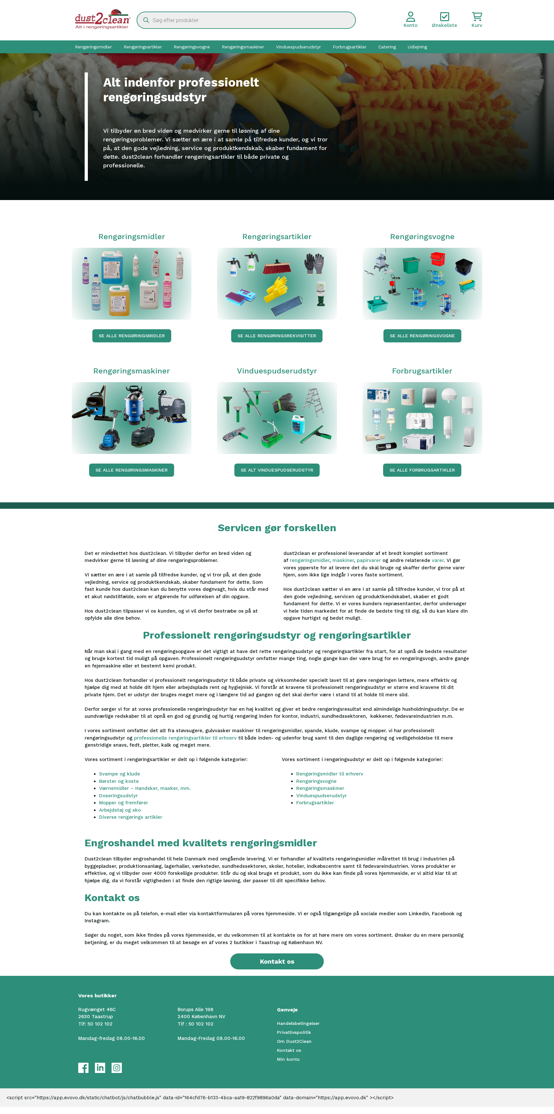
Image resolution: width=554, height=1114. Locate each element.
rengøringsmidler (310, 560)
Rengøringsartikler (143, 46)
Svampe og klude (119, 774)
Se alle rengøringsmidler (132, 335)
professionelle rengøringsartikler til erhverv (185, 738)
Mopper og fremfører (123, 803)
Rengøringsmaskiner (243, 46)
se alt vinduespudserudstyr (277, 470)
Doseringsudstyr (118, 796)
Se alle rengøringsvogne (422, 335)
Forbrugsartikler (349, 46)
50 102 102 (100, 1024)
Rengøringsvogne (192, 46)
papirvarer (369, 560)
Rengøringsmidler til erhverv (329, 774)
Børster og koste (119, 781)
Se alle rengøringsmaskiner (132, 470)
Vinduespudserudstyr (298, 46)
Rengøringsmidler (93, 46)
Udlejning (417, 46)
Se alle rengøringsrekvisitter (277, 335)
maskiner (343, 560)
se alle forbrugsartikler (422, 470)
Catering (387, 46)
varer (438, 560)
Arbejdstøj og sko (120, 810)
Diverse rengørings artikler (130, 817)
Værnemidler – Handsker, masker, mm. (145, 788)
